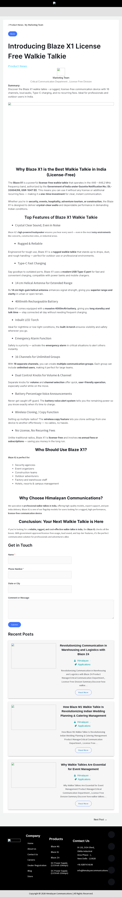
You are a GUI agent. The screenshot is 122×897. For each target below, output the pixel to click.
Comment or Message (18, 597)
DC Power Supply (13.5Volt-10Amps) (59, 864)
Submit (14, 624)
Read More (83, 692)
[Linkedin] (111, 858)
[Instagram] (111, 846)
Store (30, 876)
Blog (29, 870)
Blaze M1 (55, 846)
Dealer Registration (36, 865)
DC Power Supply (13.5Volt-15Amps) (59, 872)
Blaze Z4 (55, 857)
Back (12, 33)
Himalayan (82, 660)
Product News (16, 24)
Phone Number (16, 568)
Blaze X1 (55, 852)
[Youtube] (111, 870)
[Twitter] (111, 834)
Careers (31, 859)
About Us (31, 848)
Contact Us (32, 854)
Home (30, 843)
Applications (84, 664)
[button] (61, 12)
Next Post (100, 819)
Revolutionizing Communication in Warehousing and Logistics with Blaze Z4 (83, 650)
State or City (14, 583)
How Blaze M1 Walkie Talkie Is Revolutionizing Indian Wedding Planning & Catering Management (83, 711)
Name (11, 554)
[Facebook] (111, 882)
